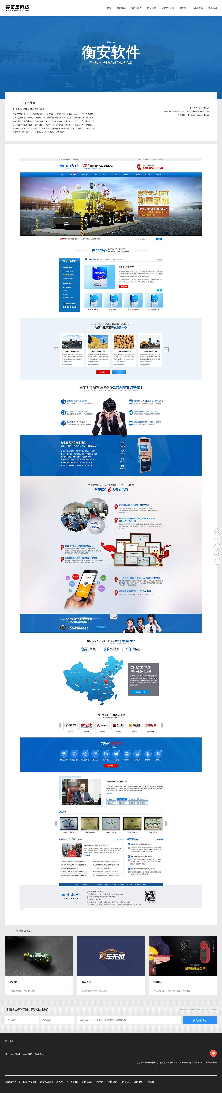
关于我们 (212, 7)
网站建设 (121, 7)
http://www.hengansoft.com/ (198, 115)
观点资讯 (198, 7)
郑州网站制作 (112, 1081)
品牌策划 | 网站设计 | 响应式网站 (95, 991)
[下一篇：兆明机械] (217, 539)
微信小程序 (136, 7)
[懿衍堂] (39, 956)
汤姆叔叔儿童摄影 (46, 1081)
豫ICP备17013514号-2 (180, 1062)
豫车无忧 (86, 982)
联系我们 (9, 1040)
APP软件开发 (167, 7)
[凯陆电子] (183, 956)
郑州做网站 (99, 1081)
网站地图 (150, 1081)
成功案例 (184, 7)
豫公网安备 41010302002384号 (203, 1062)
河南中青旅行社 (29, 1081)
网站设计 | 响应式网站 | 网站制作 (22, 991)
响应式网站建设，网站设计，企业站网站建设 (171, 991)
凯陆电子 (158, 982)
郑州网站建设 (126, 1081)
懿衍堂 (13, 982)
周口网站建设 (72, 1081)
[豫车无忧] (111, 956)
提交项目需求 (200, 1020)
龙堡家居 (60, 1081)
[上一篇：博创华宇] (217, 547)
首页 (109, 7)
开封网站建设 (86, 1081)
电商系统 (151, 7)
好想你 (17, 1081)
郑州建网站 (138, 1081)
